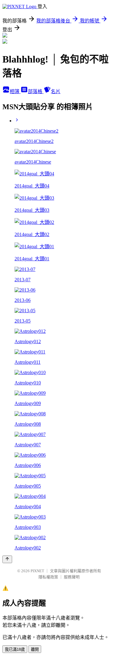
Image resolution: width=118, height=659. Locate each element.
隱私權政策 (48, 577)
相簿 (15, 91)
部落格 (36, 91)
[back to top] (7, 559)
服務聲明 (72, 577)
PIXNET (37, 571)
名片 (56, 91)
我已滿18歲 (15, 649)
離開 (35, 649)
